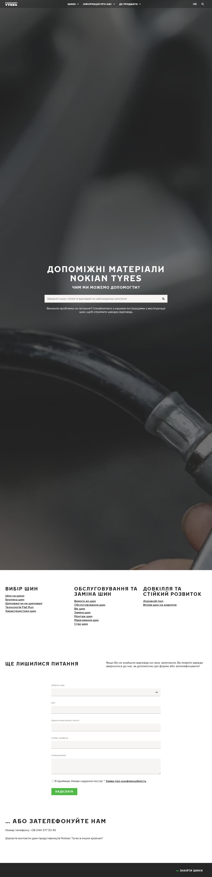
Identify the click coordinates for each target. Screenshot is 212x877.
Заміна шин (82, 612)
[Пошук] (203, 4)
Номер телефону (59, 738)
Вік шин (79, 608)
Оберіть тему (58, 685)
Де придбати (128, 3)
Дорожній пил (153, 601)
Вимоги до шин (85, 601)
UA (195, 4)
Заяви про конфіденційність (126, 781)
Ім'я (53, 703)
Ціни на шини (14, 595)
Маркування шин (86, 620)
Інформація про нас (97, 3)
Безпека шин (14, 599)
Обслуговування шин (89, 605)
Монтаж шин (83, 616)
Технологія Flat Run (19, 607)
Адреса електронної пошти (65, 720)
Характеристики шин (20, 611)
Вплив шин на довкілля (160, 605)
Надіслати (64, 791)
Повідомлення (58, 755)
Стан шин (81, 624)
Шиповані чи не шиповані (23, 603)
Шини (72, 3)
